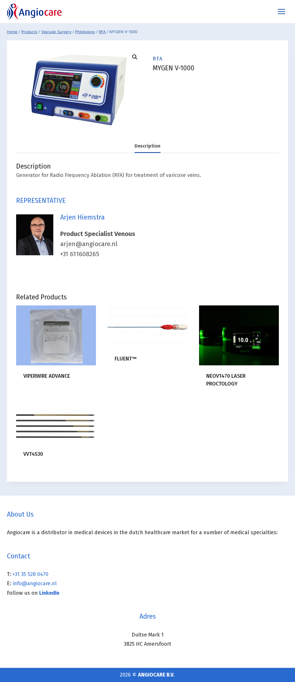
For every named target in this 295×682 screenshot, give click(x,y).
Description (147, 146)
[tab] (147, 146)
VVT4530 (33, 454)
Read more (36, 394)
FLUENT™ (126, 359)
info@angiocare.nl (35, 583)
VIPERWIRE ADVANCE (46, 376)
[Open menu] (281, 11)
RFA (158, 59)
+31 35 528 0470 (30, 574)
